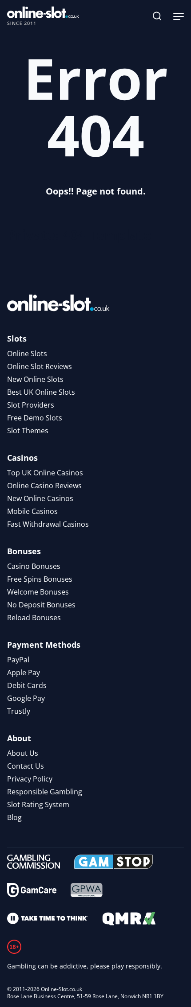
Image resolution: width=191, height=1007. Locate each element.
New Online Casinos (40, 498)
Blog (14, 817)
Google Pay (26, 698)
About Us (22, 753)
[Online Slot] (43, 16)
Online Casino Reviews (44, 485)
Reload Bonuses (34, 617)
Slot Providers (30, 405)
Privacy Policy (29, 779)
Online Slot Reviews (39, 366)
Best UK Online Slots (41, 392)
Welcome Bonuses (38, 592)
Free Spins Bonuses (39, 579)
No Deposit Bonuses (41, 605)
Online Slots (27, 353)
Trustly (18, 711)
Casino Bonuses (33, 566)
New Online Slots (35, 379)
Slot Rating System (38, 804)
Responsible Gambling (44, 792)
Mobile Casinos (32, 511)
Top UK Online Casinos (45, 473)
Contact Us (25, 766)
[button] (157, 16)
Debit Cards (27, 685)
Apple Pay (23, 672)
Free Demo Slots (34, 418)
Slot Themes (27, 430)
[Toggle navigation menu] (178, 16)
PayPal (18, 660)
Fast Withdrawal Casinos (48, 524)
